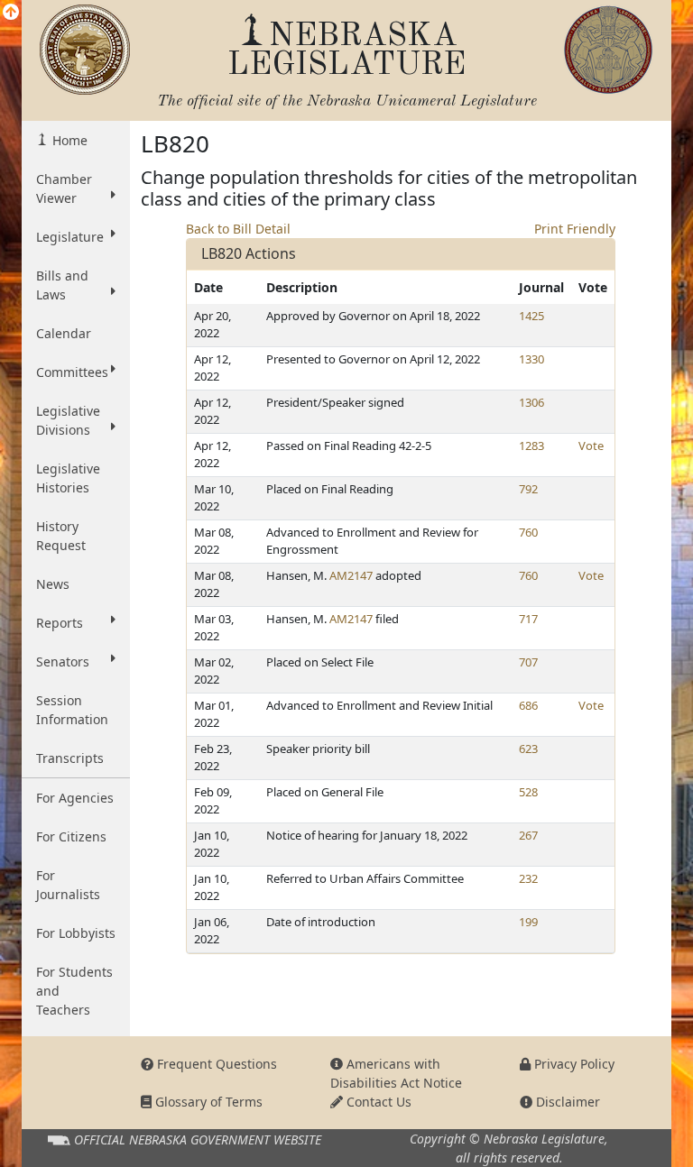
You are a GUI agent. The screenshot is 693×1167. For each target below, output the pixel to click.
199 (528, 922)
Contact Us (377, 1101)
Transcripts (70, 758)
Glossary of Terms (207, 1101)
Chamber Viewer (64, 188)
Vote (591, 445)
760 (528, 532)
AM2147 (351, 575)
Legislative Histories (68, 478)
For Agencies (75, 797)
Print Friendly (574, 228)
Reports (59, 622)
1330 (531, 359)
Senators (62, 661)
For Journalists (68, 885)
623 (528, 748)
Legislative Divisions (68, 420)
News (52, 584)
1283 (531, 445)
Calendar (63, 333)
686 (528, 705)
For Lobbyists (76, 933)
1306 (531, 402)
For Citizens (71, 836)
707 (528, 662)
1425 (531, 316)
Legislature (70, 236)
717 (528, 619)
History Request (61, 536)
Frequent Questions (215, 1063)
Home (68, 140)
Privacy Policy (572, 1063)
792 (528, 489)
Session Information (72, 710)
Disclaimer (566, 1101)
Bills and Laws (62, 285)
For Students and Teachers (74, 990)
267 (528, 835)
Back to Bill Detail (238, 228)
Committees (72, 372)
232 (528, 878)
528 (528, 792)
